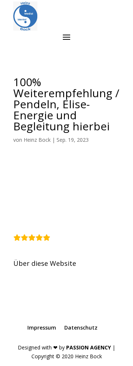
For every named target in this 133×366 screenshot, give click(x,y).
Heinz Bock (37, 139)
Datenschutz (81, 327)
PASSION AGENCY (88, 347)
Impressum (41, 327)
